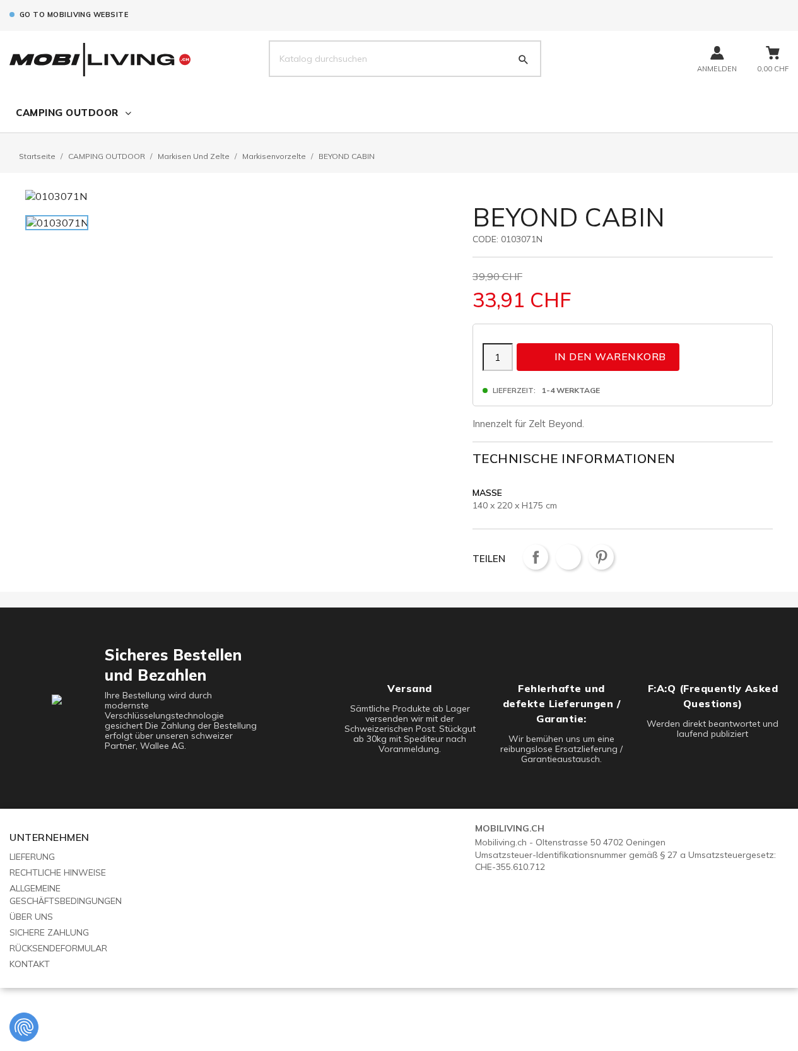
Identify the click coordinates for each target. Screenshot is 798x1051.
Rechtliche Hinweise (57, 872)
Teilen (535, 557)
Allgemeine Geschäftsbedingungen (65, 895)
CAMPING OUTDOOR (67, 113)
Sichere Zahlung (49, 932)
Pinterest (601, 557)
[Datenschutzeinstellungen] (23, 1027)
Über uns (31, 916)
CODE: (485, 239)
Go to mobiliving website (74, 14)
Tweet (568, 557)
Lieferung (32, 856)
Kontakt (29, 964)
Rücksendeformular (58, 948)
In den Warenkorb (599, 356)
